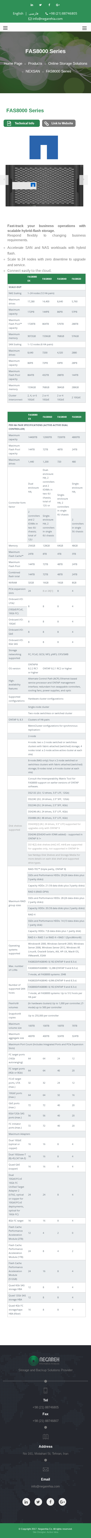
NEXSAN (33, 71)
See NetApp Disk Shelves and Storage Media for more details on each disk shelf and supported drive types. (54, 858)
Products (35, 64)
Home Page (13, 64)
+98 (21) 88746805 (63, 13)
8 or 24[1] (48, 590)
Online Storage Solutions (67, 64)
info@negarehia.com (48, 18)
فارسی (33, 13)
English (18, 13)
